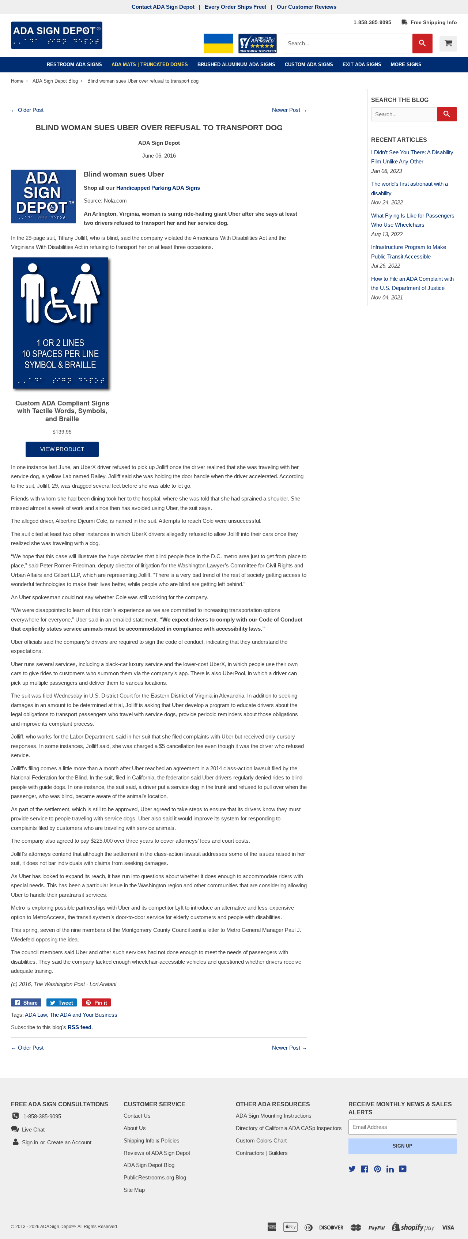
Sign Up (402, 1146)
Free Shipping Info (432, 22)
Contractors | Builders (262, 1153)
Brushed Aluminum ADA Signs (236, 64)
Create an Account (69, 1142)
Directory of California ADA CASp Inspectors (289, 1128)
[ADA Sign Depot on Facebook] (365, 1170)
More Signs (406, 64)
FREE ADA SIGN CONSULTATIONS (59, 1104)
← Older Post (27, 110)
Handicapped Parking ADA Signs (158, 188)
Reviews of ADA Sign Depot (157, 1153)
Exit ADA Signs (362, 64)
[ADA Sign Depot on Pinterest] (377, 1170)
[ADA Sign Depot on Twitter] (352, 1170)
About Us (135, 1128)
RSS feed (79, 1027)
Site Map (134, 1190)
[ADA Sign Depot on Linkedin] (390, 1170)
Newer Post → (289, 110)
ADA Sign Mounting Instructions (274, 1116)
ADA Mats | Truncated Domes (150, 64)
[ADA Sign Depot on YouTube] (403, 1170)
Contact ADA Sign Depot (163, 7)
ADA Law (36, 1015)
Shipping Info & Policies (152, 1140)
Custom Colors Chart (261, 1140)
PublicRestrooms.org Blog (155, 1177)
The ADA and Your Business (83, 1015)
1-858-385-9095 (372, 22)
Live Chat (32, 1129)
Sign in (30, 1142)
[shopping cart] (448, 44)
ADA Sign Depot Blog (55, 81)
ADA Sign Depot (56, 1226)
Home (18, 81)
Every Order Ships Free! (236, 7)
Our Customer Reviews (306, 7)
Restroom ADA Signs (74, 64)
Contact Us (137, 1116)
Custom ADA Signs (309, 64)
